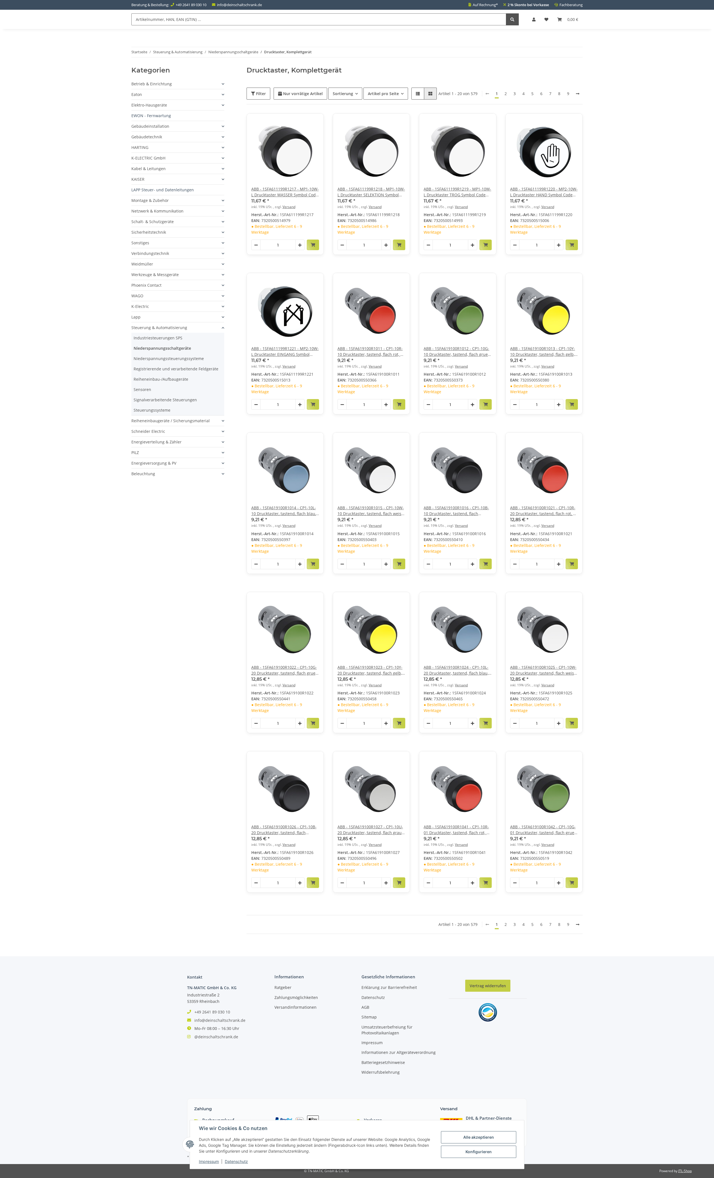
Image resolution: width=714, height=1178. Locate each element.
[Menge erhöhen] (299, 245)
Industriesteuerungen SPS (158, 338)
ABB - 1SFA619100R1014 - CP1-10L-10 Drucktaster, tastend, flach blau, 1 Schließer (283, 510)
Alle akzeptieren (478, 1137)
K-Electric (140, 306)
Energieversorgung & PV (153, 463)
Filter (260, 93)
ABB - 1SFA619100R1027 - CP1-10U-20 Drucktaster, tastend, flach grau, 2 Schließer (370, 830)
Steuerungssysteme (152, 410)
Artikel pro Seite (383, 93)
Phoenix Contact (146, 285)
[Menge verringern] (256, 245)
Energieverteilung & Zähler (156, 442)
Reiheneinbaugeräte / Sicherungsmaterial (170, 420)
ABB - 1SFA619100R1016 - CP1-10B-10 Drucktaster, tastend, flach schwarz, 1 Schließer (456, 510)
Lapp (136, 317)
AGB (365, 1007)
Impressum (372, 1042)
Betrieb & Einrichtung (151, 83)
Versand (289, 206)
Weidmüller (142, 264)
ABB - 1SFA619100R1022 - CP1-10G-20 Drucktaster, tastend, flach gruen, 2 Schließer (285, 670)
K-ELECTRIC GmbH (148, 158)
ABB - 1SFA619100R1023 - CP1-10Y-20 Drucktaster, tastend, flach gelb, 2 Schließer (371, 670)
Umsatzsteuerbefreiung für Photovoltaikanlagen (387, 1029)
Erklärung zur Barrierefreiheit (389, 987)
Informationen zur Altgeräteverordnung (398, 1052)
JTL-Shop (685, 1171)
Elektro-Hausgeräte (149, 105)
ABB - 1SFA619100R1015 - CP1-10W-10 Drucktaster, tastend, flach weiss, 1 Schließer (370, 510)
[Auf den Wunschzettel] (314, 123)
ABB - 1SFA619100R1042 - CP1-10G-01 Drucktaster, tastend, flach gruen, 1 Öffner (544, 830)
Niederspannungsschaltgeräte (162, 348)
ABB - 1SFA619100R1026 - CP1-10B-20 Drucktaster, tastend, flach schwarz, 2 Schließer (284, 830)
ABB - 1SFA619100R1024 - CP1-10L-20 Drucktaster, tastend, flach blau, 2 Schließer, (456, 670)
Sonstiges (140, 242)
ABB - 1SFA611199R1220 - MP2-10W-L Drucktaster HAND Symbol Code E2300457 (544, 192)
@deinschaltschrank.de (216, 1036)
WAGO (137, 295)
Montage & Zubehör (150, 200)
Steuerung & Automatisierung (159, 327)
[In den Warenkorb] (313, 245)
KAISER (137, 179)
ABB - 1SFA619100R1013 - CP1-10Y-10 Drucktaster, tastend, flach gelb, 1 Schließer (544, 351)
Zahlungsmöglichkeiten (296, 997)
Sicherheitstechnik (148, 232)
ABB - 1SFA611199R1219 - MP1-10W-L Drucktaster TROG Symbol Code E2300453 (457, 192)
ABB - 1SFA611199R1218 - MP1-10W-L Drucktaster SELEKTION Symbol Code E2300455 (371, 192)
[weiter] (578, 93)
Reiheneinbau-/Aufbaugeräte (161, 379)
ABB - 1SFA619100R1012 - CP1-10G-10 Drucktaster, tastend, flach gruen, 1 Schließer (457, 351)
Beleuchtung (143, 473)
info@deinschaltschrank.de (239, 4)
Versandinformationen (295, 1007)
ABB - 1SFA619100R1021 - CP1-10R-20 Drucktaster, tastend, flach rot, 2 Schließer (542, 510)
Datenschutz (373, 997)
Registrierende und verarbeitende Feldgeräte (176, 368)
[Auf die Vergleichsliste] (300, 123)
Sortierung (343, 93)
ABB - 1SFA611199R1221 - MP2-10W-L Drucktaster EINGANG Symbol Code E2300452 (285, 351)
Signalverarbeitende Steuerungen (165, 399)
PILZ (135, 452)
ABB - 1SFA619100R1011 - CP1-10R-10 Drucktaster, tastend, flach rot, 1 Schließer (370, 351)
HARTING (139, 147)
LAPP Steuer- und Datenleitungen (162, 189)
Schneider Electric (148, 431)
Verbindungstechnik (150, 253)
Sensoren (142, 389)
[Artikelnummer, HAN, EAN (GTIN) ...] (512, 19)
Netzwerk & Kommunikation (157, 211)
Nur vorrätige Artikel (302, 93)
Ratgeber (282, 987)
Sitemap (369, 1017)
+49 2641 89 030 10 (191, 4)
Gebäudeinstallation (150, 126)
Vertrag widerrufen (488, 985)
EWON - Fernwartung (151, 115)
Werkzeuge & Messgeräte (155, 274)
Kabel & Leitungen (148, 168)
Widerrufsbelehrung (380, 1072)
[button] (534, 19)
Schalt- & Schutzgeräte (152, 221)
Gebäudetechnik (146, 136)
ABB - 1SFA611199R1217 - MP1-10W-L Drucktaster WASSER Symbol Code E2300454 (285, 192)
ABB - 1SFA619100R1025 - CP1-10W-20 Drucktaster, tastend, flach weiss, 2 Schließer (543, 670)
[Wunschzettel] (546, 19)
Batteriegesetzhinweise (383, 1062)
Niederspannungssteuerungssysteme (169, 358)
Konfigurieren (478, 1151)
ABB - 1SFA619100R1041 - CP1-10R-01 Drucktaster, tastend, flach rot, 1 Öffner (456, 830)
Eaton (136, 94)
